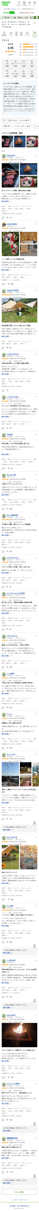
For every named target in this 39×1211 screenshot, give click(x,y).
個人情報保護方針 (23, 1206)
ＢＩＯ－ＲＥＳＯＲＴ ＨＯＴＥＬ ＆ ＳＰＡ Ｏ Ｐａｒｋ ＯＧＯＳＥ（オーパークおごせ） (16, 24)
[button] (7, 141)
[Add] (34, 23)
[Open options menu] (36, 155)
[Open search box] (4, 120)
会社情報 (13, 1206)
